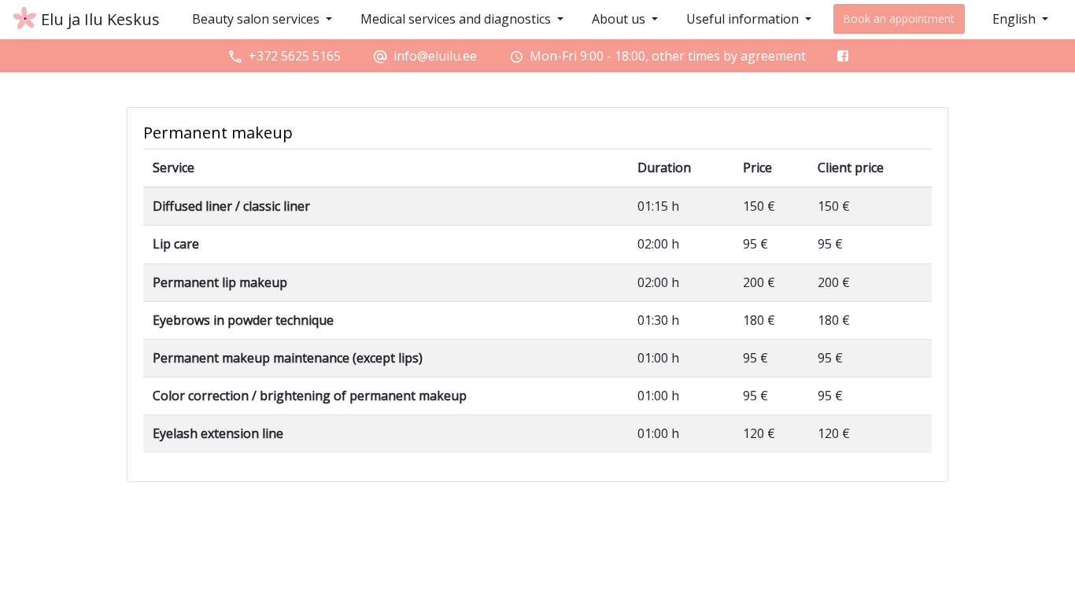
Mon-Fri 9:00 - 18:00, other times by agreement (668, 55)
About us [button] (620, 19)
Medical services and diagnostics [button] (457, 19)
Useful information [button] (744, 19)
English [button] (1015, 19)
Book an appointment (899, 18)
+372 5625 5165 (295, 55)
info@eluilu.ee (435, 55)
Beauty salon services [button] (257, 19)
